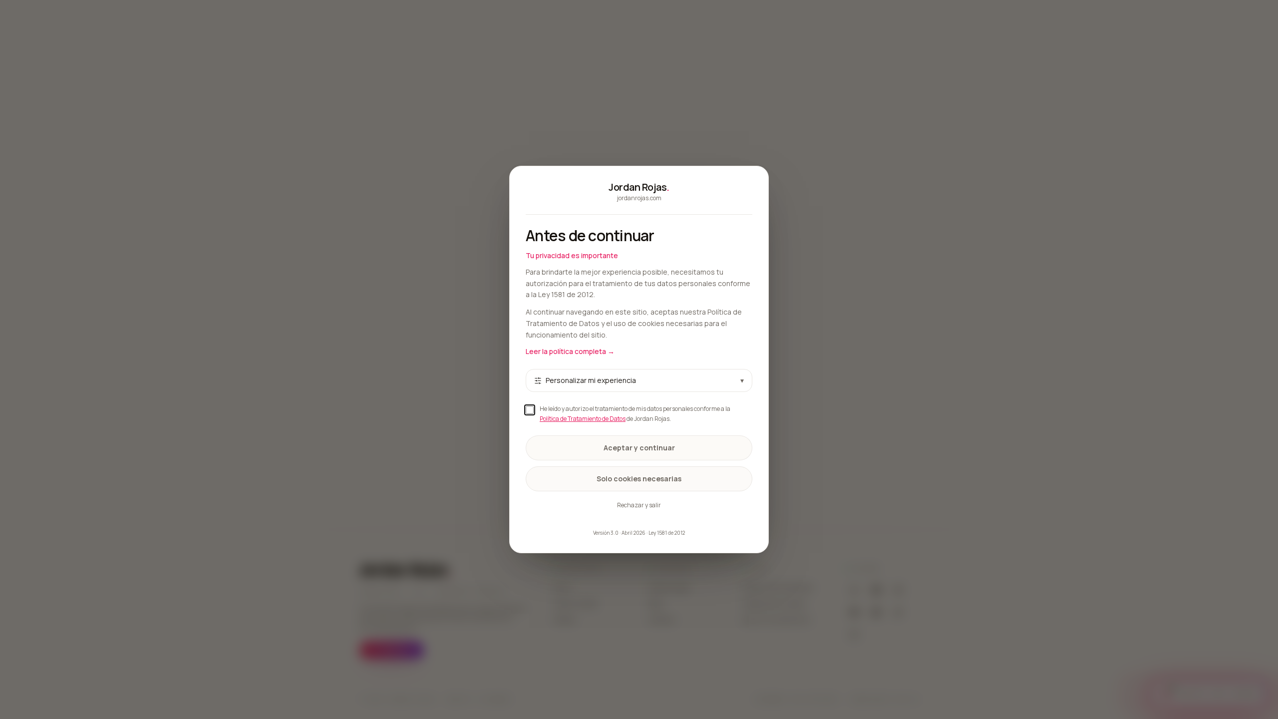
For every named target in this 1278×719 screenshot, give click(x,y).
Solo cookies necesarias (639, 478)
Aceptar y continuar (639, 447)
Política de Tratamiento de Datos (583, 418)
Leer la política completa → (570, 351)
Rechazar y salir (639, 505)
